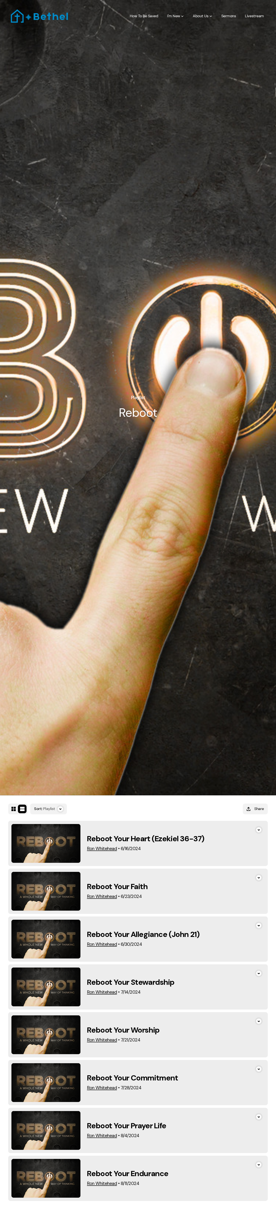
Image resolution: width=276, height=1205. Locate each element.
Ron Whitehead (102, 849)
